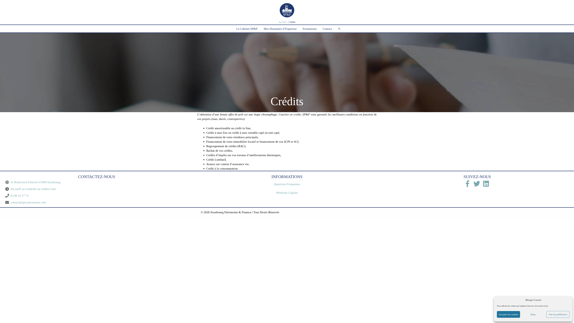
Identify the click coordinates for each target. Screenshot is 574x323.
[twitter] (478, 183)
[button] (339, 28)
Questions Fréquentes (287, 184)
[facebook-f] (468, 183)
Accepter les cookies (508, 314)
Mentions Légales (287, 192)
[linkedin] (486, 183)
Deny (533, 314)
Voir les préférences (558, 314)
